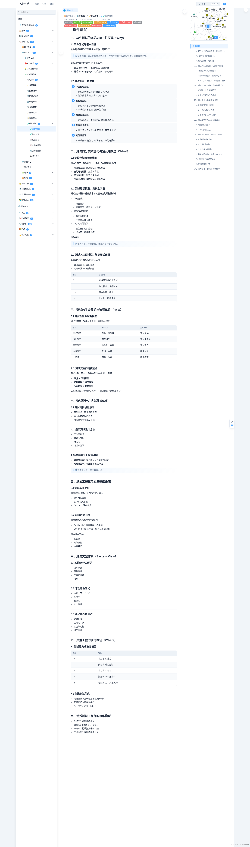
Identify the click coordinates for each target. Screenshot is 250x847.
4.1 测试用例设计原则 (205, 105)
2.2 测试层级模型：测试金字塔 (208, 75)
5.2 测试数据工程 (203, 130)
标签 (44, 4)
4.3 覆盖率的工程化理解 (206, 115)
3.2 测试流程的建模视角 (206, 95)
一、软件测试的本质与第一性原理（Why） (211, 51)
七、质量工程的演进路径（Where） (208, 154)
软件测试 (196, 46)
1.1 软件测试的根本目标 (205, 56)
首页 (37, 4)
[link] (68, 16)
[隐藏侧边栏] (61, 52)
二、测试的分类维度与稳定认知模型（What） (211, 66)
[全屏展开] (224, 37)
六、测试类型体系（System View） (208, 134)
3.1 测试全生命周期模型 (206, 90)
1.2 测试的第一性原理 (205, 61)
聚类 (52, 4)
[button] (229, 4)
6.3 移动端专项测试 (204, 149)
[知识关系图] (216, 37)
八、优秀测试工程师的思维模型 (207, 169)
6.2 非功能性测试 (203, 144)
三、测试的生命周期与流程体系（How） (210, 85)
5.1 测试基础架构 (203, 125)
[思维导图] (220, 37)
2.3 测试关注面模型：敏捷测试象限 (210, 80)
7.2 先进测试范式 (203, 164)
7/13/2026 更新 (86, 19)
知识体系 (24, 3)
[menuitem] (36, 18)
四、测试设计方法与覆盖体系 (206, 100)
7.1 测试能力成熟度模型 (205, 159)
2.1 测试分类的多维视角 (206, 71)
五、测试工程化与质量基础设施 (207, 120)
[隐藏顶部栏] (246, 10)
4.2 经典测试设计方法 (205, 110)
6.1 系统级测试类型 (204, 139)
